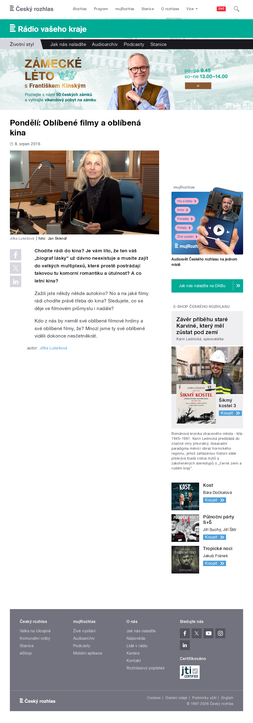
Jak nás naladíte (68, 44)
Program (101, 9)
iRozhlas (80, 9)
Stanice (148, 9)
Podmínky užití (204, 698)
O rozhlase (170, 9)
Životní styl (22, 44)
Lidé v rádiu (137, 645)
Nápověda (135, 638)
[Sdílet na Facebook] (15, 254)
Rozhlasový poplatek (145, 668)
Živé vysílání (185, 236)
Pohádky (183, 219)
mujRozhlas (124, 9)
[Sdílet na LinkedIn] (15, 281)
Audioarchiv (105, 44)
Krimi (180, 210)
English (227, 698)
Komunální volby (35, 638)
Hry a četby (184, 201)
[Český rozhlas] (31, 9)
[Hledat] (236, 9)
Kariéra (132, 653)
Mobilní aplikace (88, 653)
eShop (26, 653)
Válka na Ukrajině (35, 631)
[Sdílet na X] (15, 268)
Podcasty (134, 44)
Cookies (154, 698)
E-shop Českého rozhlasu (201, 306)
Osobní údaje (177, 698)
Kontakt (133, 660)
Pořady (182, 228)
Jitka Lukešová (53, 348)
